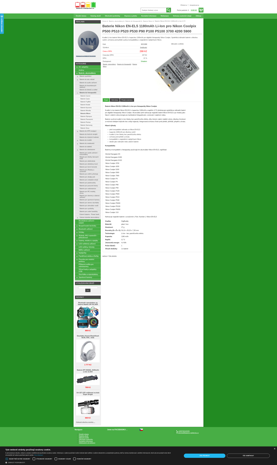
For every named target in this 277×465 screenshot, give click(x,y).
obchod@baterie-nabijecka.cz (188, 433)
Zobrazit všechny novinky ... (85, 422)
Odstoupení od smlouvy (87, 443)
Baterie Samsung (86, 125)
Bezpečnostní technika (87, 226)
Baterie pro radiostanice (88, 188)
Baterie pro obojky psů (87, 177)
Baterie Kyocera (86, 107)
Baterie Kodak (85, 104)
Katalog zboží (96, 16)
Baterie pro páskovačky (88, 183)
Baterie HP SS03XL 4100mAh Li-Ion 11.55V (88, 371)
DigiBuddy (143, 47)
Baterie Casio (85, 99)
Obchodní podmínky (112, 16)
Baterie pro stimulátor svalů (89, 205)
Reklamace (165, 16)
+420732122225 (184, 431)
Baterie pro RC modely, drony (88, 192)
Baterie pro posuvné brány (89, 185)
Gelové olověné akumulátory (89, 217)
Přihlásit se (183, 5)
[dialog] (138, 455)
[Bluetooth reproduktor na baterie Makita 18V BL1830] (88, 317)
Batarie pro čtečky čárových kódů (89, 157)
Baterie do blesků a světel (88, 90)
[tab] (106, 100)
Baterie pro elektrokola (87, 161)
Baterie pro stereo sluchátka (89, 202)
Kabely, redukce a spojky (88, 240)
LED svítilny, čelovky (86, 247)
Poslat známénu (127, 100)
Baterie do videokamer (87, 149)
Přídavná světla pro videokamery (86, 265)
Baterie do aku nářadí (87, 79)
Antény (81, 70)
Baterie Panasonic (87, 119)
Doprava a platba (130, 16)
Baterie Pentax (86, 122)
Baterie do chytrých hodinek (89, 137)
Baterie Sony (85, 128)
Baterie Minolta (86, 110)
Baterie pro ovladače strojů (89, 180)
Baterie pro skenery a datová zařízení (89, 196)
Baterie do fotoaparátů (124, 64)
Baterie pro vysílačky (87, 208)
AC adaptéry (83, 67)
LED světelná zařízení (87, 244)
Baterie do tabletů (86, 146)
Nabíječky (82, 253)
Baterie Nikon (85, 113)
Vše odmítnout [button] (248, 455)
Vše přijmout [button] (205, 455)
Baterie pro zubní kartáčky (89, 211)
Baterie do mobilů (86, 140)
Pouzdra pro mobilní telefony (86, 260)
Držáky (81, 232)
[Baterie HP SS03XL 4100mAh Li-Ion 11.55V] (88, 379)
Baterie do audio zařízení (88, 82)
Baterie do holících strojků (88, 134)
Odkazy (198, 16)
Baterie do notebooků (87, 143)
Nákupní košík (84, 437)
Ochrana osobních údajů (182, 16)
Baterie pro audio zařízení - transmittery (89, 153)
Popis (106, 100)
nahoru (104, 256)
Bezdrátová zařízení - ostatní (87, 222)
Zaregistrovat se (194, 5)
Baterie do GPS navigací (88, 131)
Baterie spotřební (85, 76)
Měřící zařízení (84, 250)
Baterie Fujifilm (86, 102)
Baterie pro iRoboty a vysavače (87, 170)
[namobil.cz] (88, 53)
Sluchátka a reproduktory (88, 274)
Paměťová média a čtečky (89, 256)
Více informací (38, 455)
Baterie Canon (85, 96)
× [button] (274, 449)
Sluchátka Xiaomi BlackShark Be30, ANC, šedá (88, 336)
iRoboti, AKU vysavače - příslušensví (88, 237)
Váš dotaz (114, 100)
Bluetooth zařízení (86, 229)
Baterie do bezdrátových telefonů (88, 86)
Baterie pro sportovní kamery (90, 200)
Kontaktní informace (148, 16)
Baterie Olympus (86, 116)
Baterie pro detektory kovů (89, 164)
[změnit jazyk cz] (141, 430)
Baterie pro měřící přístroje (89, 174)
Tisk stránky (113, 256)
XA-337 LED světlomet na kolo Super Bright (87, 393)
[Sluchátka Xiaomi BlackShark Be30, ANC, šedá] (88, 351)
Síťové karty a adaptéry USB (87, 270)
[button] (91, 462)
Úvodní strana (81, 16)
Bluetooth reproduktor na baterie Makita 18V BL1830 (88, 303)
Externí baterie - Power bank (89, 214)
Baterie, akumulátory (109, 64)
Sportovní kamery (85, 277)
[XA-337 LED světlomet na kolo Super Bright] (88, 406)
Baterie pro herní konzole (88, 167)
